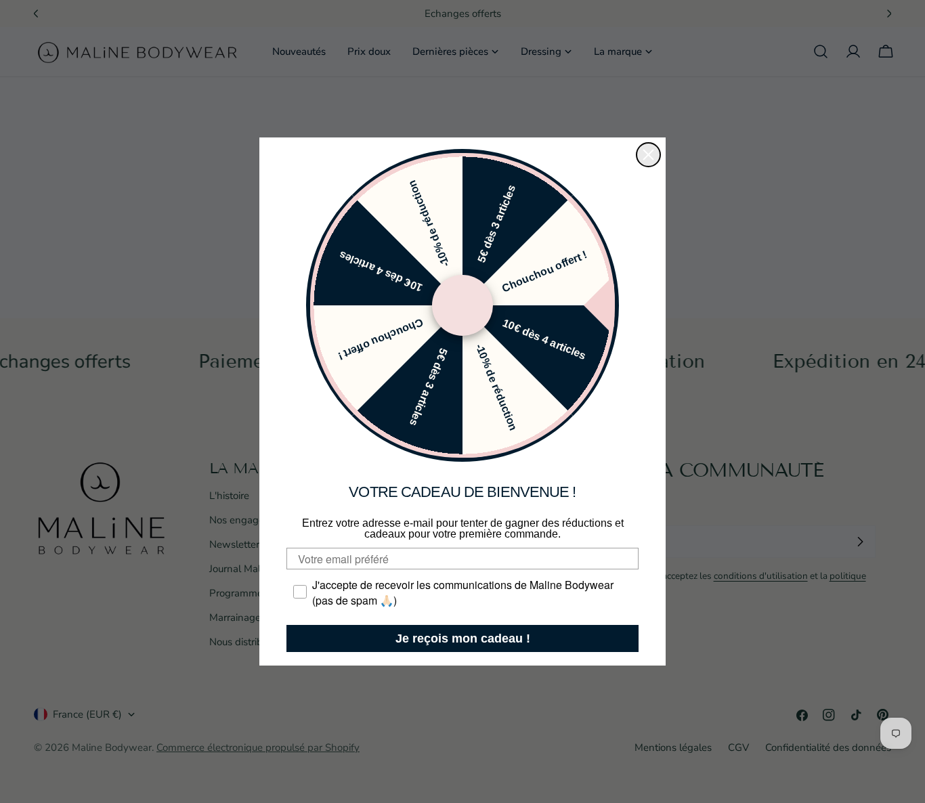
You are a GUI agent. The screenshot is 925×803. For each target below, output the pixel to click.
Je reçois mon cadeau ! (462, 638)
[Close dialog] (648, 155)
